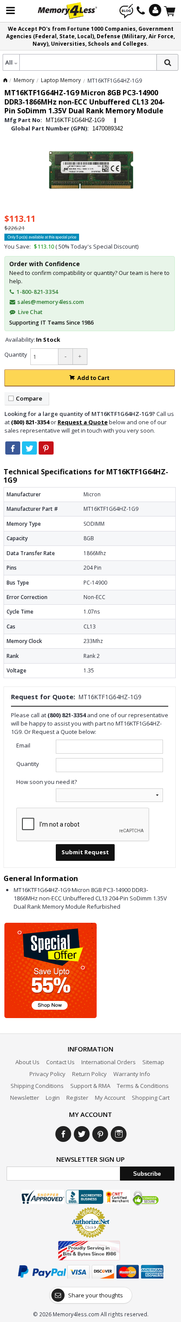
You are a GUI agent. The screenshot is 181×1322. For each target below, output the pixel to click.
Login (53, 1098)
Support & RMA (90, 1086)
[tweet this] (29, 448)
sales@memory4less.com (51, 302)
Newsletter (24, 1098)
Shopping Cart (151, 1098)
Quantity (15, 354)
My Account (110, 1098)
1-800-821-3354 (36, 292)
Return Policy (89, 1074)
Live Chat (29, 312)
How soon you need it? (46, 782)
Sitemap (153, 1062)
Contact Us (60, 1062)
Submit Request (85, 852)
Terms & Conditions (143, 1086)
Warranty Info (131, 1074)
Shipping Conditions (37, 1086)
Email (23, 745)
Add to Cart (93, 378)
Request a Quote (83, 422)
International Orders (108, 1062)
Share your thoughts (95, 1295)
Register (77, 1098)
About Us (27, 1062)
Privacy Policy (47, 1074)
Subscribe (147, 1173)
